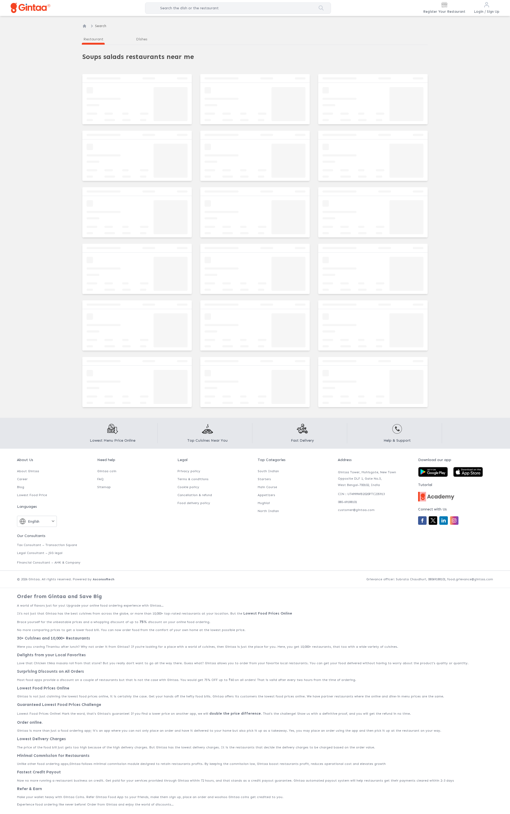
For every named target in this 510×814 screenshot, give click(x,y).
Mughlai (264, 503)
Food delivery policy (193, 503)
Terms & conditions (193, 479)
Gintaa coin (106, 471)
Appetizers (266, 495)
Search (100, 26)
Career (22, 479)
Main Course (267, 487)
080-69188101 (347, 502)
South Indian (268, 471)
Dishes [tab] (141, 39)
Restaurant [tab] (93, 39)
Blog (20, 487)
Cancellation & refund (194, 495)
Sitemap (104, 487)
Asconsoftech (103, 579)
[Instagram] (454, 520)
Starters (264, 479)
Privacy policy (188, 471)
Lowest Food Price (32, 495)
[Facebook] (422, 520)
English (33, 521)
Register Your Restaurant (444, 12)
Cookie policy (188, 487)
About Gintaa (28, 471)
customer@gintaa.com (356, 510)
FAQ (100, 479)
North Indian (268, 511)
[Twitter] (433, 520)
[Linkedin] (443, 520)
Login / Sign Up (486, 12)
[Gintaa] (30, 8)
